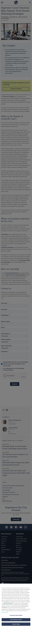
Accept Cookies (16, 624)
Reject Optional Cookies (16, 619)
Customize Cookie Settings (16, 615)
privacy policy (8, 603)
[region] (16, 605)
